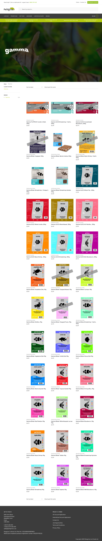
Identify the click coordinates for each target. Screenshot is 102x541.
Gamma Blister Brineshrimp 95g (35, 489)
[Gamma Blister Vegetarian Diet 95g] (37, 342)
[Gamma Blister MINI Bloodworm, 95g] (87, 475)
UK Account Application (59, 514)
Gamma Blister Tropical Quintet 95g (61, 388)
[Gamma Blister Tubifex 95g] (62, 441)
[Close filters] (20, 87)
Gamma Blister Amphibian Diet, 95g (36, 289)
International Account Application (62, 517)
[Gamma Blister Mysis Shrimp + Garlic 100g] (87, 142)
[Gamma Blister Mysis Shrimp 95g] (37, 441)
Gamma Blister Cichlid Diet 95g (60, 356)
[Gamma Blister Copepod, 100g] (37, 142)
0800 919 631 (33, 2)
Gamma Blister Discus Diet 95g (84, 356)
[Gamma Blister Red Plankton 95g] (37, 407)
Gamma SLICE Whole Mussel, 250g (61, 224)
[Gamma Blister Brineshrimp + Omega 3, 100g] (37, 176)
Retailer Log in (92, 2)
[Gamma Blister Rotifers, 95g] (37, 308)
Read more (37, 129)
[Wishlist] (46, 99)
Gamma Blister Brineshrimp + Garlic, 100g (86, 322)
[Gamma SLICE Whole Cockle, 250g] (37, 210)
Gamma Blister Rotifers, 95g (34, 322)
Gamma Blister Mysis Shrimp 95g (35, 455)
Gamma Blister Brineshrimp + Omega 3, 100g (37, 191)
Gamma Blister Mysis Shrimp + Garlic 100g (86, 156)
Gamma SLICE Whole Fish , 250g (85, 190)
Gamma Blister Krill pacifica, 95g (85, 388)
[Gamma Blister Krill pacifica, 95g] (87, 374)
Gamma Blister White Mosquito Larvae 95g (61, 422)
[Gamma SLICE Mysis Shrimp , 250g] (37, 242)
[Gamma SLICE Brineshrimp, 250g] (62, 242)
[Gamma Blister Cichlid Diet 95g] (62, 342)
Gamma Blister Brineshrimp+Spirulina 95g (86, 456)
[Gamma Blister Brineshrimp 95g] (37, 475)
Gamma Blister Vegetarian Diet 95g (36, 356)
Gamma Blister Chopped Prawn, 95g (61, 322)
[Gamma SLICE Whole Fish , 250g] (87, 176)
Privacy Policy (56, 528)
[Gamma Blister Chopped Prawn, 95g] (62, 308)
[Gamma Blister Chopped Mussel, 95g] (62, 275)
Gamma (6, 89)
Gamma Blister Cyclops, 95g (84, 289)
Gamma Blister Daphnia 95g (59, 489)
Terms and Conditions (59, 525)
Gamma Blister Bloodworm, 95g (85, 421)
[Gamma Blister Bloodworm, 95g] (87, 407)
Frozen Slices (30, 120)
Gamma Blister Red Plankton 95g (35, 421)
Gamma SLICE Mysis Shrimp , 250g (36, 257)
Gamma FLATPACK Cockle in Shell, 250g (36, 122)
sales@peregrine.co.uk (10, 528)
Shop (5, 84)
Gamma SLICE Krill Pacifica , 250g (85, 224)
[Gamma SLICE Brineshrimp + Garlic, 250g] (62, 108)
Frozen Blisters (30, 154)
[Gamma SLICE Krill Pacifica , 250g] (87, 210)
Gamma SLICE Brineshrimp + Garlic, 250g (61, 122)
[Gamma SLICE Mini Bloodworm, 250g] (87, 242)
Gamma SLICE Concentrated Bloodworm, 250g (84, 122)
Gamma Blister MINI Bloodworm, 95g (86, 489)
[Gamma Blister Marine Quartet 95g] (37, 374)
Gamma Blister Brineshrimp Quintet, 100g (61, 191)
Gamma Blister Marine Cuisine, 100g (61, 156)
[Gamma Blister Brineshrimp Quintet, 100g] (62, 176)
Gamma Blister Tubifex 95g (58, 455)
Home (77, 2)
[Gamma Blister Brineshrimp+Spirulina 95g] (87, 441)
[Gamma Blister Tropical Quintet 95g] (62, 374)
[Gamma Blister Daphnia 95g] (62, 475)
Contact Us (83, 2)
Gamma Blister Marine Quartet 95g (36, 388)
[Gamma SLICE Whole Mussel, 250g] (62, 210)
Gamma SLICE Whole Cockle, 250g (36, 224)
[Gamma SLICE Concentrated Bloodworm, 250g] (87, 108)
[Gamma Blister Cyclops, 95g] (87, 275)
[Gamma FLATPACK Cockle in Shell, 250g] (37, 108)
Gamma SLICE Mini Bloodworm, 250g (86, 257)
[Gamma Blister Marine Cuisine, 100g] (62, 142)
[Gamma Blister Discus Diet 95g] (87, 342)
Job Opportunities (58, 523)
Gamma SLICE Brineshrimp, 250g (60, 257)
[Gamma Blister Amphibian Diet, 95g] (37, 275)
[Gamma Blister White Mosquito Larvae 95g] (62, 407)
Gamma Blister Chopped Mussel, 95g (61, 289)
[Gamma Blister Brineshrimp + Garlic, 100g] (87, 308)
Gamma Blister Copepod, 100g (34, 156)
